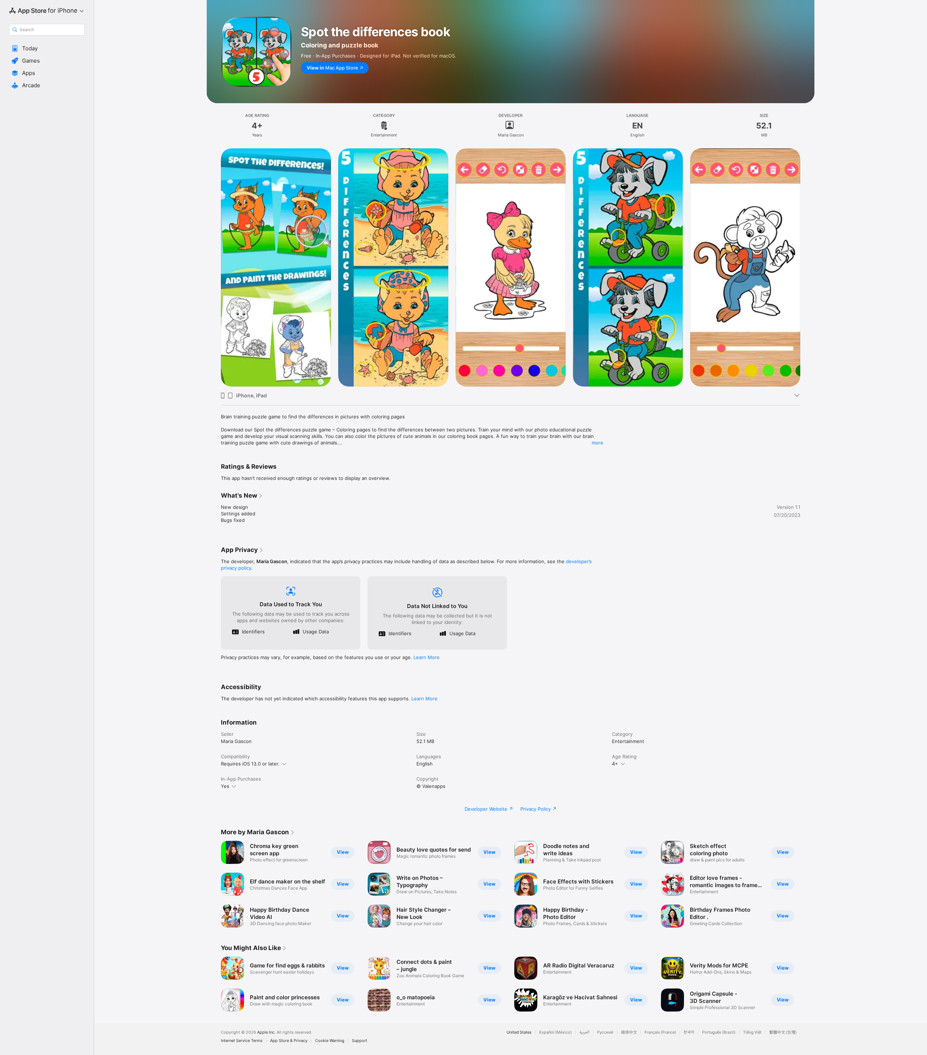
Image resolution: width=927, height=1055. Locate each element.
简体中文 (629, 1032)
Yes (225, 786)
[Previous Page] (214, 884)
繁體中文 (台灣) (783, 1032)
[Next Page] (807, 884)
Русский (605, 1032)
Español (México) (555, 1032)
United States (519, 1032)
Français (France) (660, 1032)
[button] (46, 48)
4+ (615, 764)
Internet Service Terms (242, 1041)
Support (359, 1041)
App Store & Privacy (288, 1041)
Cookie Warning (329, 1041)
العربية (584, 1032)
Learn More (427, 657)
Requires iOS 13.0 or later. (250, 764)
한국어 (689, 1032)
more (597, 443)
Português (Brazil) (718, 1032)
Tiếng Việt (752, 1032)
